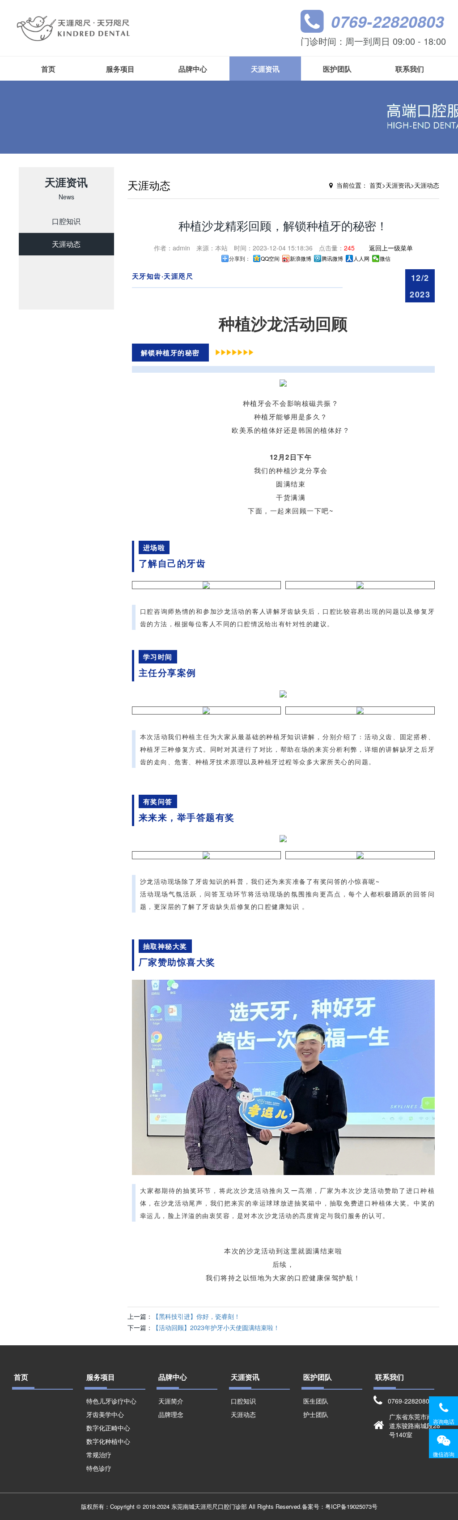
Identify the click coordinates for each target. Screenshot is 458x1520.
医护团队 (337, 69)
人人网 (361, 258)
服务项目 (120, 69)
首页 (48, 69)
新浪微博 (300, 258)
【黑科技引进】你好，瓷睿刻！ (196, 1316)
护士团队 (315, 1414)
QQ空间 (270, 258)
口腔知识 (66, 221)
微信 (385, 258)
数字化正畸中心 (108, 1427)
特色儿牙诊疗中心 (111, 1400)
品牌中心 (192, 69)
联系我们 (409, 69)
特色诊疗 (98, 1468)
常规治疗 (98, 1454)
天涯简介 (170, 1400)
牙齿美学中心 (105, 1414)
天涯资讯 (265, 69)
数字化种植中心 (108, 1441)
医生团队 (315, 1400)
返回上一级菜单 (391, 247)
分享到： (239, 258)
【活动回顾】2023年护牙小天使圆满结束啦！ (216, 1327)
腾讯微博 (332, 258)
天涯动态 (66, 244)
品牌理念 (170, 1414)
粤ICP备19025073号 (351, 1506)
